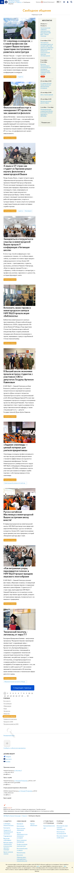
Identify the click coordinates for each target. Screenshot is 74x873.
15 (13, 696)
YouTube (8, 761)
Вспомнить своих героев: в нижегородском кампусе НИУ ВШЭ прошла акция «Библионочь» (17, 312)
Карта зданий (7, 798)
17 (19, 696)
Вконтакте (9, 759)
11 (32, 693)
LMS (44, 828)
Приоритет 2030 (8, 721)
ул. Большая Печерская (20, 780)
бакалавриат (28, 211)
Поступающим (8, 703)
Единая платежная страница (8, 853)
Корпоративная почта (49, 826)
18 (22, 696)
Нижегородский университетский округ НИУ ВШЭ (15, 483)
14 (11, 696)
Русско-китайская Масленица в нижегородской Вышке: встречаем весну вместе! (18, 516)
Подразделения (8, 836)
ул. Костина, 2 (18, 770)
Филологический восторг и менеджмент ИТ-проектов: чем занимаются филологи (17, 110)
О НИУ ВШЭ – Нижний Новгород (8, 824)
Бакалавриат (20, 823)
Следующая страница (22, 688)
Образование (7, 706)
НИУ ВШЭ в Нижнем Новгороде (12, 816)
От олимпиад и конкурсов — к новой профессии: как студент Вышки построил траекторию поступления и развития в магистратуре (18, 46)
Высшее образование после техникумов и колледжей (22, 835)
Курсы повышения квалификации (22, 841)
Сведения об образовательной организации (8, 832)
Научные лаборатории (33, 824)
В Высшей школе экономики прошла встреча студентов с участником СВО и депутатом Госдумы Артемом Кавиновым (19, 377)
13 (8, 696)
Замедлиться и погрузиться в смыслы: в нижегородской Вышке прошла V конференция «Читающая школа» (18, 244)
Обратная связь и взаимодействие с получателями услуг (22, 859)
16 (16, 696)
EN (60, 2)
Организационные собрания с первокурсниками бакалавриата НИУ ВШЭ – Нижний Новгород (46, 32)
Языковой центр (21, 852)
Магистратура (20, 826)
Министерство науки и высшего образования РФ (62, 827)
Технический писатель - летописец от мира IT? (16, 633)
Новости (24, 816)
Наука (5, 708)
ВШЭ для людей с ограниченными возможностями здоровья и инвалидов (8, 846)
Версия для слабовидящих (7, 839)
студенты (20, 76)
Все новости (7, 701)
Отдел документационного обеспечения (15, 787)
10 (29, 693)
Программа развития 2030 (11, 724)
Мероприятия (47, 20)
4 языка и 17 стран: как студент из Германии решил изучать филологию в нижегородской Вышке (18, 170)
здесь (38, 866)
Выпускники (20, 855)
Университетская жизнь (10, 719)
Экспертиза (7, 711)
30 (28, 696)
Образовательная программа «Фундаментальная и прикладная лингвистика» (15, 681)
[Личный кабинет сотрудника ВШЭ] (67, 2)
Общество (7, 713)
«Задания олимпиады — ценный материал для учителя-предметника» (16, 447)
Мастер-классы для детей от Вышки (46, 102)
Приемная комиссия (9, 767)
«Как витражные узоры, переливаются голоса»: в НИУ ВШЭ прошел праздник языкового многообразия (18, 572)
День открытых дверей (47, 94)
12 (5, 696)
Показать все (45, 122)
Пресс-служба (8, 777)
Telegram (8, 756)
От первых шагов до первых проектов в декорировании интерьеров (46, 85)
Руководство (7, 828)
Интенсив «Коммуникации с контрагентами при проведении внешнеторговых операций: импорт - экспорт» (46, 69)
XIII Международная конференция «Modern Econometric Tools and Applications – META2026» (47, 113)
